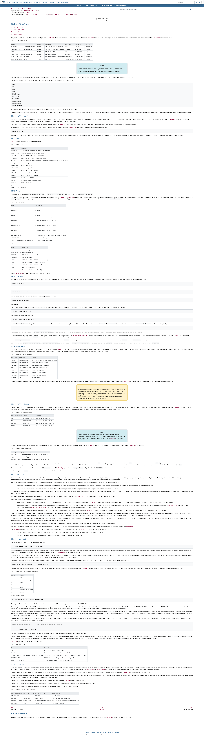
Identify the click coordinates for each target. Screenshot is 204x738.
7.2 (76, 14)
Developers (45, 2)
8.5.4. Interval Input (16, 33)
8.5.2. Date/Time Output (17, 29)
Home (8, 2)
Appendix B (63, 124)
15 (37, 10)
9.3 (44, 14)
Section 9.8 (34, 471)
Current (25, 10)
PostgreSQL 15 (26, 9)
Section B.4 (129, 526)
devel (29, 12)
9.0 (53, 14)
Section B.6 (156, 37)
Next (191, 20)
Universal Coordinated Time (81, 335)
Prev (12, 20)
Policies (87, 732)
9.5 (38, 14)
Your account (65, 2)
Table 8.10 (14, 141)
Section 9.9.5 (126, 381)
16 (34, 10)
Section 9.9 (91, 37)
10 (33, 14)
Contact (116, 732)
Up (30, 20)
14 (39, 10)
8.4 (56, 14)
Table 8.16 (84, 568)
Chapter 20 (83, 529)
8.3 (59, 14)
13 (25, 14)
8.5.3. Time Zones (15, 31)
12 (28, 14)
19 (25, 12)
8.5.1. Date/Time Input (17, 28)
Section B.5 (90, 510)
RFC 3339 (112, 438)
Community (37, 2)
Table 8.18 (127, 672)
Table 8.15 (132, 445)
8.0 (67, 14)
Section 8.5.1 (91, 445)
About (13, 2)
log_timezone (42, 507)
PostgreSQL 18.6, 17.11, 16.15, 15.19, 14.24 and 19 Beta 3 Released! (107, 5)
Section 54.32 (93, 502)
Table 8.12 (71, 197)
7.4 (70, 14)
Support (52, 2)
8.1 (64, 14)
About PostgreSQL (107, 732)
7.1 (79, 14)
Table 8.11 (63, 197)
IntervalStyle (61, 552)
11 (30, 14)
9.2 (47, 14)
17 (32, 10)
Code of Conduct (96, 732)
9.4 (41, 14)
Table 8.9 (51, 37)
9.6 (36, 14)
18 (29, 10)
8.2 (61, 14)
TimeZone (177, 335)
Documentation (27, 2)
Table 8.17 (14, 641)
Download (19, 2)
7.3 (73, 14)
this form (109, 717)
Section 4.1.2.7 (73, 127)
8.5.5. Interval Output (16, 34)
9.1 (50, 14)
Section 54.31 (173, 505)
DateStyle (172, 119)
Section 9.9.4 (152, 340)
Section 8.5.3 (19, 273)
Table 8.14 (177, 407)
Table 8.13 (61, 349)
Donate (58, 2)
